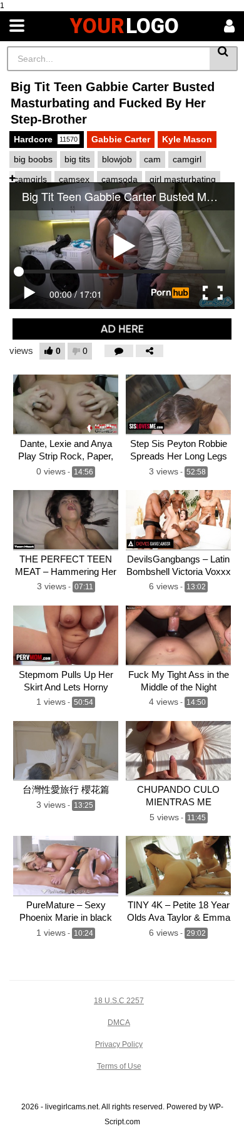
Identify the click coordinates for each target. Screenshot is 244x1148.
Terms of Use (119, 1066)
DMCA (119, 1022)
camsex (74, 179)
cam (152, 159)
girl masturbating (183, 179)
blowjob (117, 159)
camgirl (187, 159)
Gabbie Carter (120, 139)
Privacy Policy (119, 1044)
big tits (77, 159)
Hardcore (46, 139)
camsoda (119, 179)
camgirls (30, 179)
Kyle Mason (187, 139)
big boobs (33, 159)
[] (224, 58)
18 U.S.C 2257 (119, 1000)
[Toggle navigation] (16, 26)
